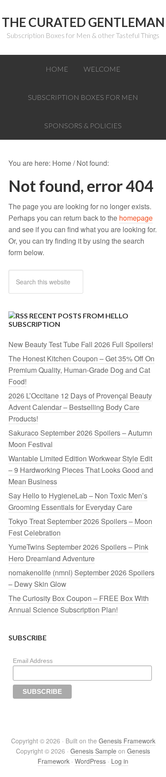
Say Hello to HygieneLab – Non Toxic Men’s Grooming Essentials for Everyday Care (77, 501)
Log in (119, 761)
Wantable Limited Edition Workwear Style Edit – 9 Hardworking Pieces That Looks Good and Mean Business (80, 469)
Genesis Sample (93, 750)
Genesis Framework (127, 740)
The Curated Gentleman (83, 22)
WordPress (90, 761)
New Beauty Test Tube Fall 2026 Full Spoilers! (80, 344)
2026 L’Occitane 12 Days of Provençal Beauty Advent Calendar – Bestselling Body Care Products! (80, 407)
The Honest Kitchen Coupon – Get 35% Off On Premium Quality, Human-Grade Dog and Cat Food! (81, 370)
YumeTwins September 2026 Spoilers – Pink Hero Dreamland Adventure (78, 552)
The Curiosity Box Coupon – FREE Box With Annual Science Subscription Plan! (78, 604)
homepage (136, 218)
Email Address (33, 660)
